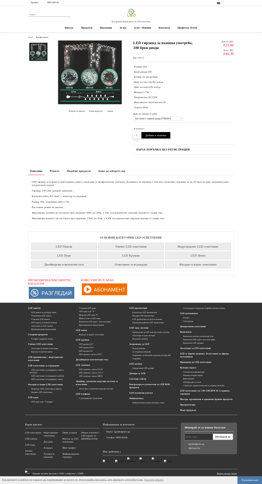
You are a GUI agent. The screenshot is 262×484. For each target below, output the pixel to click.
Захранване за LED (139, 344)
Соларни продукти (38, 334)
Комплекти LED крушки (193, 343)
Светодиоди (188, 321)
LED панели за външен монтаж (44, 323)
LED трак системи (138, 328)
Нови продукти (188, 410)
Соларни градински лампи (42, 339)
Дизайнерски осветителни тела (64, 264)
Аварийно (136, 359)
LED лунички (83, 365)
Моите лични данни (227, 473)
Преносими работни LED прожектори (148, 323)
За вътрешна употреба (141, 352)
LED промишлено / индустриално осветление (45, 358)
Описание (36, 170)
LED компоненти (189, 313)
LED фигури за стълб (192, 382)
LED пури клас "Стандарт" (42, 402)
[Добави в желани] (232, 129)
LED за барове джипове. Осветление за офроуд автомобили (204, 355)
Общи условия (69, 433)
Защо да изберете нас (112, 170)
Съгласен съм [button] (250, 480)
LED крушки (82, 340)
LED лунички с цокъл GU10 (90, 369)
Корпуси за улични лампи (41, 352)
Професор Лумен (187, 27)
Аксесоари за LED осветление (195, 348)
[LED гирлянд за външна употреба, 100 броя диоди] (90, 103)
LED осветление (33, 433)
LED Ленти (198, 255)
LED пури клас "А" (87, 311)
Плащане (48, 448)
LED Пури (64, 255)
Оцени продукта (95, 111)
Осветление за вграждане (131, 264)
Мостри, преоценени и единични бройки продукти (206, 399)
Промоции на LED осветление (196, 362)
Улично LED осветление (131, 246)
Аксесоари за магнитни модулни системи (96, 389)
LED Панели (64, 246)
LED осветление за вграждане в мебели (47, 376)
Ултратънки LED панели (41, 316)
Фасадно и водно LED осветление (45, 384)
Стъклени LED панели (40, 319)
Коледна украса (42, 37)
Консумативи (188, 379)
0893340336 (53, 2)
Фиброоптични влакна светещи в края (148, 403)
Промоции (106, 27)
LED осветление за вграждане (43, 366)
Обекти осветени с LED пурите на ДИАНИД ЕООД (90, 436)
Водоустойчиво (138, 348)
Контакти (164, 27)
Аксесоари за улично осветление (44, 348)
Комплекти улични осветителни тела (198, 336)
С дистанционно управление (90, 398)
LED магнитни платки (141, 393)
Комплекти (186, 332)
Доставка (48, 442)
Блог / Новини (142, 27)
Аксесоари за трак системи (143, 335)
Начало (69, 27)
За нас (123, 27)
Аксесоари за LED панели (42, 326)
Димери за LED (137, 373)
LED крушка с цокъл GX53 (90, 354)
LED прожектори (138, 308)
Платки (186, 318)
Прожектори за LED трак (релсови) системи (150, 332)
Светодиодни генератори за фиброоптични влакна (204, 308)
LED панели (34, 308)
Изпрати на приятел (77, 111)
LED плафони (83, 394)
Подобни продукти (79, 170)
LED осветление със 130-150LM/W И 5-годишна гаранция (205, 392)
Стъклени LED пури (87, 308)
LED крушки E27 (86, 344)
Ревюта (54, 170)
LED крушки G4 (86, 351)
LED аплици (135, 364)
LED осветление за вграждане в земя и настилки (47, 371)
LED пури (33, 397)
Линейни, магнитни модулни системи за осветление (97, 383)
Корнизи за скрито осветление (91, 335)
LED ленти (81, 330)
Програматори (187, 405)
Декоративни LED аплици (143, 368)
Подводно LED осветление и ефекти (46, 389)
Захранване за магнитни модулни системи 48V (151, 355)
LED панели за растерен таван (43, 312)
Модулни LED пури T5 (88, 315)
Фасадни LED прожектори (143, 316)
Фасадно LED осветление (41, 392)
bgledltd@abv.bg (122, 432)
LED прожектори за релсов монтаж (147, 319)
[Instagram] (232, 2)
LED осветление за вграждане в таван (47, 379)
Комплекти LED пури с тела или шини (95, 322)
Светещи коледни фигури (193, 372)
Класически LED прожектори (144, 312)
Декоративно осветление (193, 326)
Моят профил (69, 448)
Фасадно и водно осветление (198, 264)
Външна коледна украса (193, 375)
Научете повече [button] (153, 480)
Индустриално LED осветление (198, 246)
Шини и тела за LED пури (89, 318)
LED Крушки (131, 255)
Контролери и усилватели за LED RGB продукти (149, 386)
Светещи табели (137, 379)
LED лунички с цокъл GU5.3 (91, 373)
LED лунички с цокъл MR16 (91, 376)
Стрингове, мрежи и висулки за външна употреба (203, 385)
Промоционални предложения (43, 329)
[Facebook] (227, 2)
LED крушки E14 (86, 347)
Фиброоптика (136, 398)
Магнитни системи (140, 339)
